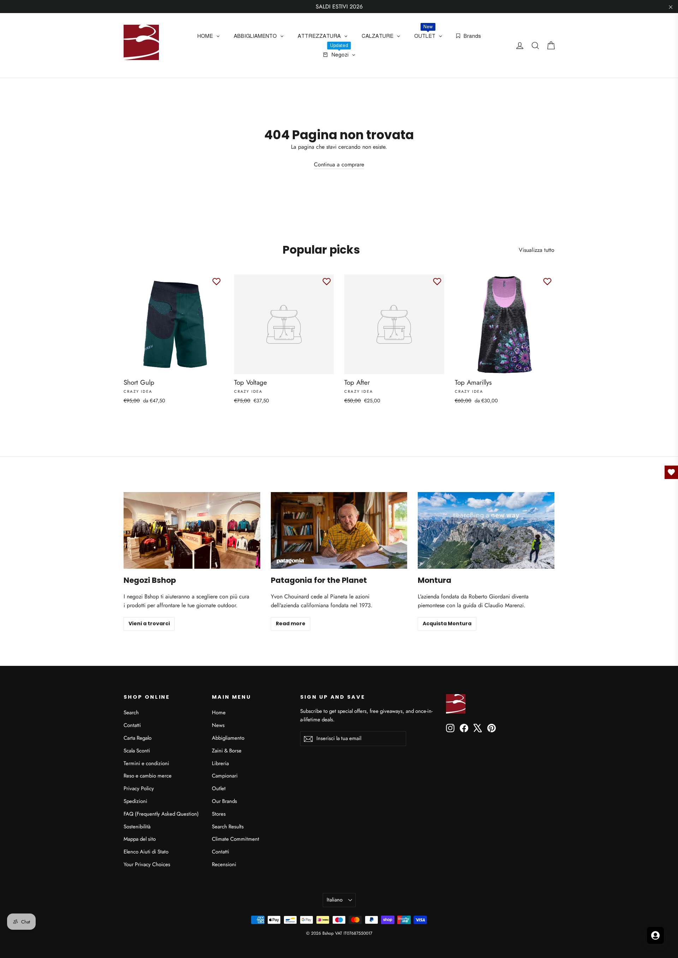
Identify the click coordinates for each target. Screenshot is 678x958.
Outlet (219, 788)
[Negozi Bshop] (192, 530)
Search (131, 712)
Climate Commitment (235, 839)
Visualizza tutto (536, 250)
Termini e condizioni (146, 763)
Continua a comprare (339, 164)
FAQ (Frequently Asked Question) (161, 814)
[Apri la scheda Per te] (655, 935)
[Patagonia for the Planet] (339, 530)
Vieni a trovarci (149, 623)
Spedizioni (135, 801)
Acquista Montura (447, 623)
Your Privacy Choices (147, 864)
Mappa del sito (140, 839)
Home (219, 712)
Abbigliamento (228, 738)
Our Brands (224, 801)
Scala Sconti (137, 751)
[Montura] (486, 530)
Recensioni (224, 864)
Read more (290, 623)
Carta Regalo (137, 738)
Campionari (225, 776)
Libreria (220, 763)
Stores (219, 814)
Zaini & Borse (227, 751)
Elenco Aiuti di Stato (146, 852)
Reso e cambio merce (148, 776)
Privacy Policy (139, 788)
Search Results (228, 826)
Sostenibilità (137, 826)
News (218, 725)
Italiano (335, 900)
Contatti (132, 725)
